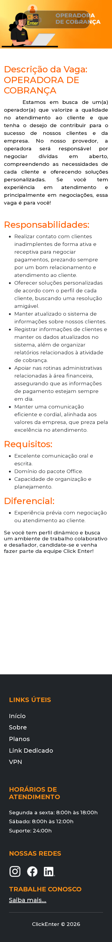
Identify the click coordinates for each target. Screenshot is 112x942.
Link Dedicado (31, 750)
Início (17, 716)
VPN (15, 761)
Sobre (18, 727)
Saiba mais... (27, 900)
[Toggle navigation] (78, 19)
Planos (19, 739)
